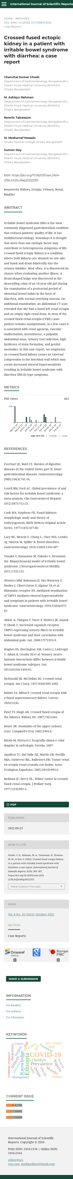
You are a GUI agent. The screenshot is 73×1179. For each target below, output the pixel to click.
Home (8, 18)
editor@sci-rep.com (15, 1162)
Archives (22, 18)
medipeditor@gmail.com (38, 1164)
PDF (13, 804)
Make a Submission (23, 978)
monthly (53, 436)
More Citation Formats (25, 886)
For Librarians (15, 1017)
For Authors (13, 1011)
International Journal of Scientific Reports (41, 4)
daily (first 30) (37, 436)
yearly (65, 436)
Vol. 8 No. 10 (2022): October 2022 (27, 22)
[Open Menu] (4, 4)
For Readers (13, 1005)
